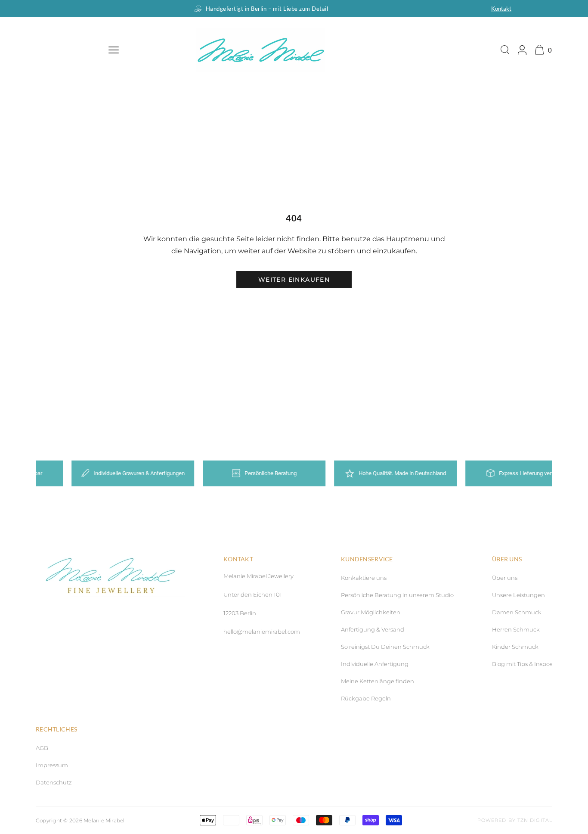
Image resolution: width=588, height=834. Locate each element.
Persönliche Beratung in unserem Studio (397, 594)
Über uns (504, 577)
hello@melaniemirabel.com (261, 631)
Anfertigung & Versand (372, 629)
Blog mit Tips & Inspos (522, 663)
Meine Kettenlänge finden (377, 681)
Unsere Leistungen (518, 594)
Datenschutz (54, 782)
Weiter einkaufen (294, 279)
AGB (42, 747)
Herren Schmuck (516, 629)
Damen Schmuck (517, 612)
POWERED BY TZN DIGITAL (514, 820)
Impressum (52, 765)
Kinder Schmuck (515, 646)
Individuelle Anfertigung (375, 663)
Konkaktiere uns (364, 577)
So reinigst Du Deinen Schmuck (385, 646)
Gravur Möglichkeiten (370, 612)
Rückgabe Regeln (366, 698)
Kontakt (501, 8)
